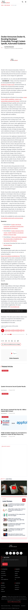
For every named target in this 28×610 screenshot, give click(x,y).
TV (15, 579)
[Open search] (22, 2)
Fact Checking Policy (16, 605)
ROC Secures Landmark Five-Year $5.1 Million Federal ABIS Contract (13, 410)
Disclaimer (17, 589)
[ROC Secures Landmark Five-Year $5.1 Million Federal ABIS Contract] (14, 399)
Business (3, 585)
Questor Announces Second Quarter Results (13, 386)
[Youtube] (17, 553)
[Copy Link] (18, 341)
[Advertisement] (14, 21)
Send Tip (4, 564)
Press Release (7, 5)
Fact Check (3, 587)
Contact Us (17, 587)
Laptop (16, 573)
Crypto (2, 589)
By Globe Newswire (9, 47)
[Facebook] (6, 341)
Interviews (3, 571)
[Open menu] (25, 2)
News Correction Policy (5, 605)
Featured (3, 591)
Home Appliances (4, 579)
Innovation (3, 573)
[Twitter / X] (9, 341)
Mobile (16, 575)
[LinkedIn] (12, 341)
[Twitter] (10, 553)
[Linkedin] (21, 553)
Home (2, 5)
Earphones (17, 571)
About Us (17, 585)
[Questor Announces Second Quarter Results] (14, 376)
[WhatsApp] (15, 341)
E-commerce (3, 575)
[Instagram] (14, 553)
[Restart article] (2, 334)
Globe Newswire (14, 358)
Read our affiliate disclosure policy (14, 601)
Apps (2, 577)
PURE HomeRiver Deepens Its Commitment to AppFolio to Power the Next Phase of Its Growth (14, 433)
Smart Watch (17, 577)
